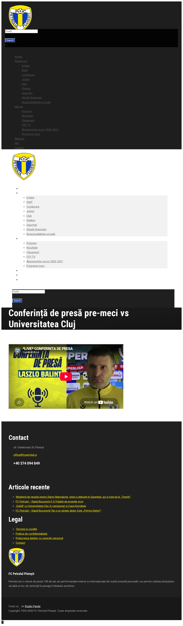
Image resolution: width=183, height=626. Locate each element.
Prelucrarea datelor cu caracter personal (39, 538)
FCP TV (26, 125)
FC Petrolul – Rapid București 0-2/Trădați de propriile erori (49, 501)
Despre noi (21, 61)
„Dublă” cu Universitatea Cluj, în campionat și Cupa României (51, 506)
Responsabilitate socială (36, 102)
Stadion (26, 88)
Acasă (18, 56)
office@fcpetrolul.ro (25, 454)
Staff (25, 70)
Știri (17, 143)
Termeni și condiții (26, 529)
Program (27, 111)
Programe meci (31, 134)
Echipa (25, 65)
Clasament (28, 120)
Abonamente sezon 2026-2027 (40, 129)
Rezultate (27, 115)
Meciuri (19, 106)
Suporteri (27, 93)
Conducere (28, 75)
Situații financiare (32, 97)
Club (24, 84)
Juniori (26, 79)
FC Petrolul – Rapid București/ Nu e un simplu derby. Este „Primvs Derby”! (58, 510)
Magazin (19, 138)
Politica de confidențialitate (31, 533)
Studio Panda (32, 606)
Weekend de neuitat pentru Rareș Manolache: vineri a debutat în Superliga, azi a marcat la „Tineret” (73, 497)
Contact (19, 147)
